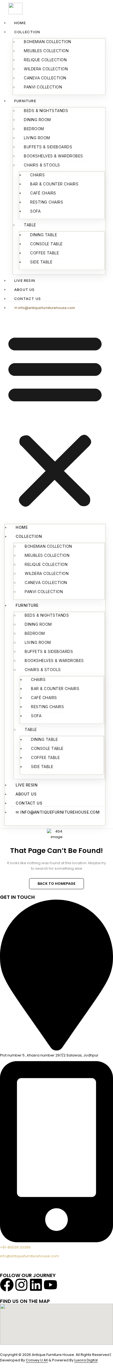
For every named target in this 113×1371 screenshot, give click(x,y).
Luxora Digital (86, 1360)
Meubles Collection (46, 50)
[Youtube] (50, 1285)
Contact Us (27, 298)
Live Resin (24, 280)
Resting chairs (46, 202)
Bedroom (34, 128)
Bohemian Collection (47, 41)
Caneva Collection (45, 78)
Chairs (37, 175)
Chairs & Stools (42, 165)
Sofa (35, 211)
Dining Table (43, 234)
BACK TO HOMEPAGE (56, 883)
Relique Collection (45, 59)
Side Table (41, 262)
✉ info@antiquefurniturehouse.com (44, 307)
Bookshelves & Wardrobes (53, 156)
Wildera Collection (46, 68)
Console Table (46, 243)
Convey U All (37, 1360)
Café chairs (43, 193)
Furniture (25, 101)
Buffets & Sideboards (48, 146)
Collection (27, 32)
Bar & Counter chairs (54, 184)
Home (20, 23)
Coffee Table (44, 253)
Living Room (37, 137)
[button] (55, 420)
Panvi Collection (43, 87)
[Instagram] (21, 1285)
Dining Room (37, 119)
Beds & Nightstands (46, 110)
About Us (24, 289)
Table (30, 225)
